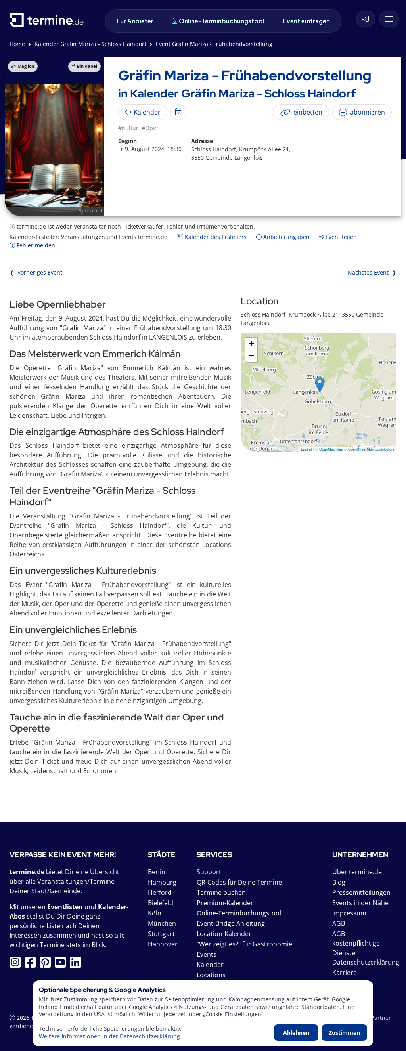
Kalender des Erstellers (215, 237)
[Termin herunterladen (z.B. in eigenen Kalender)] (178, 112)
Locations (211, 975)
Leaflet (306, 449)
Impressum (349, 913)
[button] (320, 384)
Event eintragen (306, 21)
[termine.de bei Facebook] (32, 964)
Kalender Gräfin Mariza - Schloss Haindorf (90, 44)
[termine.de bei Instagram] (17, 964)
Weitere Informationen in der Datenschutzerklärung (109, 1036)
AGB (338, 923)
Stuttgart (161, 933)
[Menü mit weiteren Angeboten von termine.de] (389, 19)
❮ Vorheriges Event (36, 272)
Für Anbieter (135, 21)
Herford (160, 892)
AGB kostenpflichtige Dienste (356, 943)
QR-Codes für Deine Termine (239, 882)
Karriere (344, 972)
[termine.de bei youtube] (62, 964)
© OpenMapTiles (329, 449)
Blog (338, 882)
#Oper (150, 128)
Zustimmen (344, 1032)
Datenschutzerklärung (365, 962)
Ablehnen (296, 1032)
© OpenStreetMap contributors (369, 449)
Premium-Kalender (225, 902)
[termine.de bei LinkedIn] (77, 964)
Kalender (210, 964)
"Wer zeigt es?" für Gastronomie (244, 944)
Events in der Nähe (360, 902)
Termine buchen (221, 892)
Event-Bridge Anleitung (231, 923)
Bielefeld (160, 902)
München (162, 923)
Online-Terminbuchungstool (221, 21)
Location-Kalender (224, 933)
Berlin (156, 872)
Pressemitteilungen (361, 892)
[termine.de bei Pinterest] (47, 964)
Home (17, 44)
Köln (154, 913)
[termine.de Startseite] (48, 23)
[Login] (365, 19)
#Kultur (128, 128)
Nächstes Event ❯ (372, 272)
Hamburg (162, 882)
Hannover (163, 944)
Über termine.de (357, 872)
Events (206, 954)
